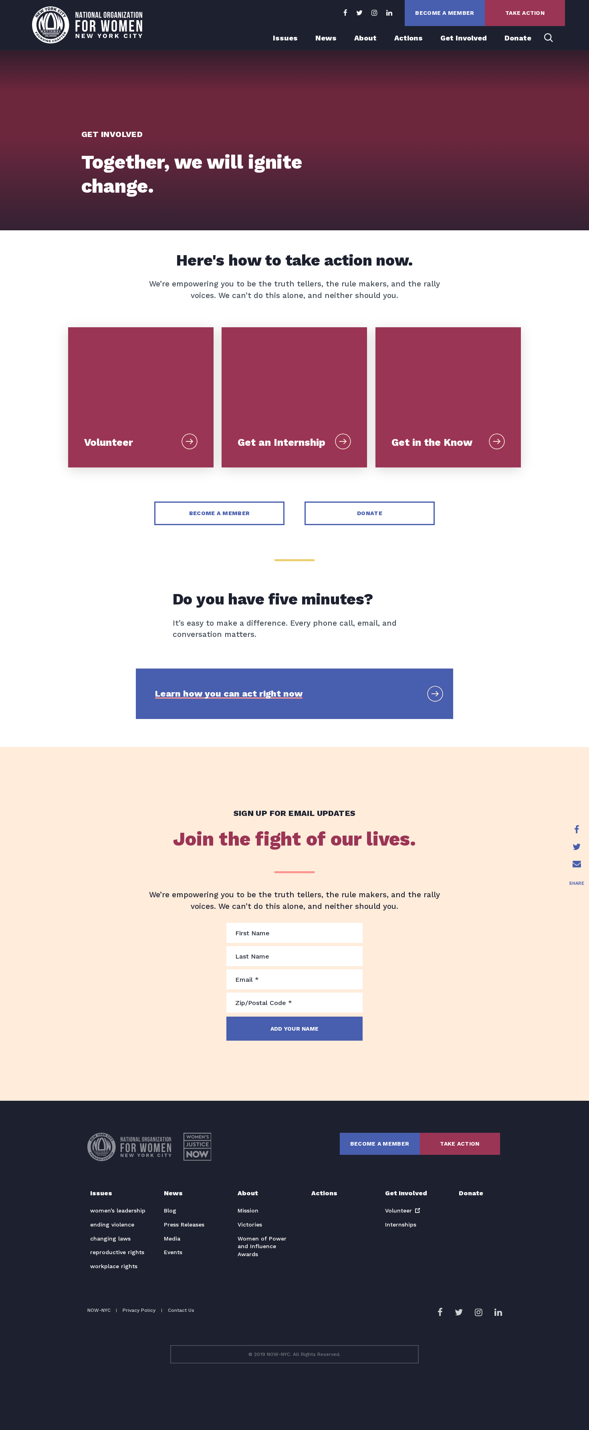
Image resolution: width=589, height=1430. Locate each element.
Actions (408, 38)
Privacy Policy (139, 1310)
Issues (285, 38)
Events (173, 1252)
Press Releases (184, 1224)
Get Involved (463, 38)
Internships (400, 1224)
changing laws (110, 1238)
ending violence (112, 1224)
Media (172, 1238)
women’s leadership (117, 1210)
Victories (250, 1224)
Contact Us (181, 1310)
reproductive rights (117, 1252)
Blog (170, 1210)
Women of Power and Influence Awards (262, 1246)
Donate (517, 38)
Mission (248, 1210)
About (365, 38)
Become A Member (444, 13)
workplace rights (113, 1266)
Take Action (525, 13)
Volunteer (398, 1210)
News (326, 38)
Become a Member (219, 513)
